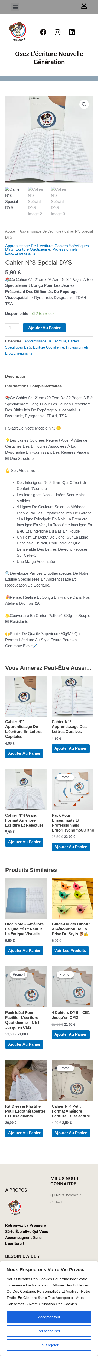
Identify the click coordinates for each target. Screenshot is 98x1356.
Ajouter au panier (44, 328)
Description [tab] (15, 376)
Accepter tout (49, 1317)
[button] (15, 7)
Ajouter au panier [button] (24, 753)
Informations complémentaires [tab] (33, 386)
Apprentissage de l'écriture (40, 231)
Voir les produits (70, 951)
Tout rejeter (49, 1345)
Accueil (10, 231)
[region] (49, 1308)
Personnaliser (49, 1331)
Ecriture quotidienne (32, 249)
